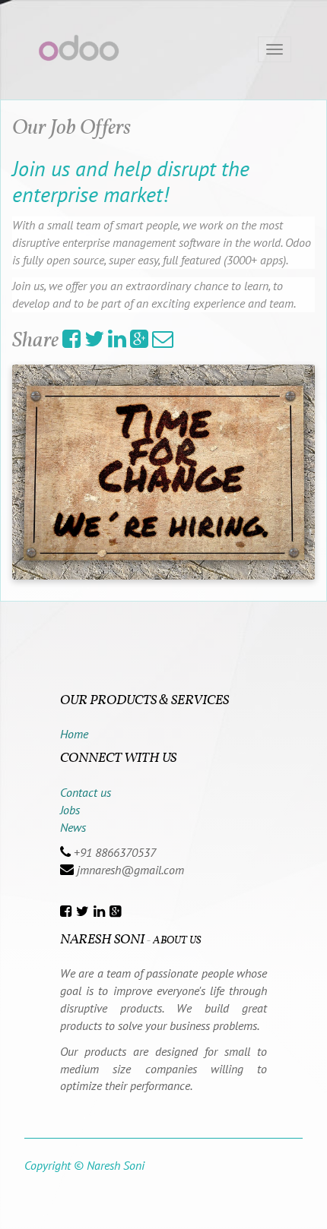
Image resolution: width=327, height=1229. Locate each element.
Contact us (85, 792)
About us (177, 941)
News (73, 827)
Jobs (70, 809)
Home (74, 733)
